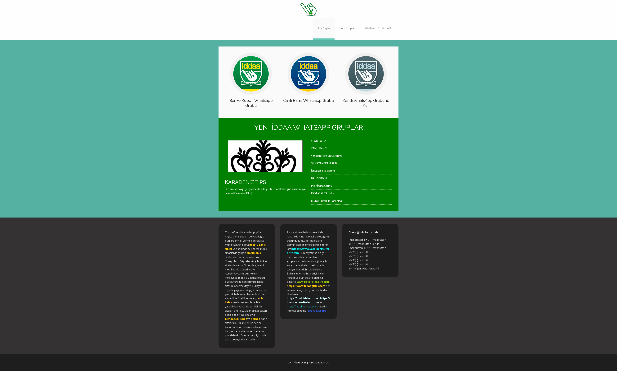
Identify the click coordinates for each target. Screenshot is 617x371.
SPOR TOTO (318, 141)
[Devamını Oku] (242, 193)
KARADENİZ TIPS (245, 182)
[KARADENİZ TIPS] (265, 170)
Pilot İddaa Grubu (321, 186)
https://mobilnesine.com (301, 306)
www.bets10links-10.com (313, 281)
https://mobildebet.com (302, 298)
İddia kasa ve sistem (323, 170)
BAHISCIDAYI (319, 178)
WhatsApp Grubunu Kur (379, 28)
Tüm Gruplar (347, 28)
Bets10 (253, 244)
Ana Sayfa (324, 28)
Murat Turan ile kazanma (326, 201)
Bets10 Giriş (314, 310)
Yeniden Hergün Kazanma (326, 156)
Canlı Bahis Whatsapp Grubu (308, 100)
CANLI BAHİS (319, 148)
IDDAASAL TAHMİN (323, 193)
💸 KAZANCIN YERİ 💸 (324, 163)
